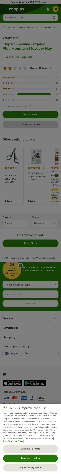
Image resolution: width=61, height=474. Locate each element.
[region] (30, 439)
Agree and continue (31, 458)
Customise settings (30, 448)
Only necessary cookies (31, 467)
